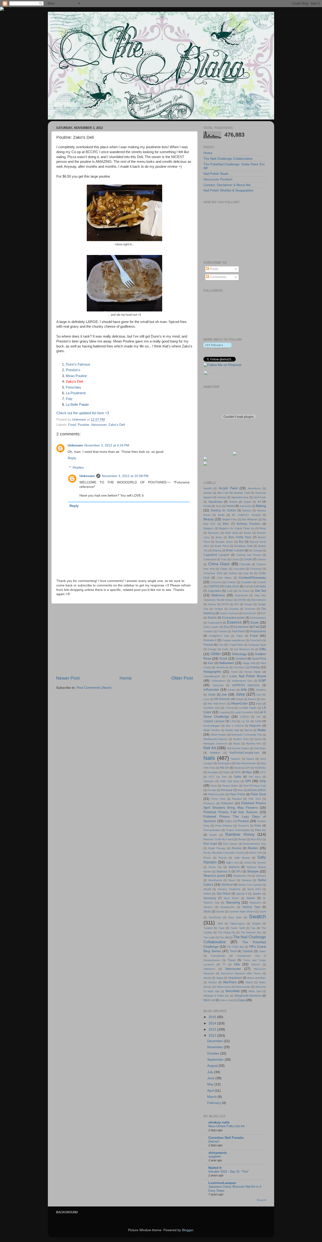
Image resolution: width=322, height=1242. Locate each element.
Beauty (208, 519)
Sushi (263, 911)
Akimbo (207, 492)
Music (236, 743)
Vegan (219, 977)
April (211, 1090)
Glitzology (239, 654)
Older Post (182, 678)
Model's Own (240, 739)
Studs (207, 911)
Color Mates (224, 577)
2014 (213, 1023)
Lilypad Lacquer (214, 721)
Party (214, 785)
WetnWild (232, 991)
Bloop (263, 528)
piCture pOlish (257, 790)
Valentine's (209, 968)
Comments (217, 277)
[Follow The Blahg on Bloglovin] (217, 348)
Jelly (243, 689)
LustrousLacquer (222, 1183)
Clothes (232, 573)
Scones (261, 862)
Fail (256, 627)
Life (258, 716)
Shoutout (246, 880)
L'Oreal (229, 707)
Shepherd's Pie (242, 875)
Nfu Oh (224, 767)
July (210, 1072)
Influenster (211, 689)
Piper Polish (237, 794)
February (214, 1103)
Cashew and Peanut (248, 554)
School (248, 862)
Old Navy (255, 776)
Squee (251, 898)
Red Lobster (230, 843)
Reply (72, 458)
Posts (213, 269)
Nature (250, 758)
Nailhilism (215, 752)
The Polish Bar (235, 946)
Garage (212, 649)
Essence (234, 622)
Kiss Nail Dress (217, 703)
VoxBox (212, 982)
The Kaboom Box (251, 932)
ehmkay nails (219, 1122)
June (211, 1078)
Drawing (234, 608)
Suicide (220, 911)
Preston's (73, 370)
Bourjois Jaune (224, 541)
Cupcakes (214, 591)
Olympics (208, 781)
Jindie (212, 694)
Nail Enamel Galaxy (238, 748)
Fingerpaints (258, 631)
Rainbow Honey (239, 834)
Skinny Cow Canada (250, 884)
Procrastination (212, 830)
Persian (211, 790)
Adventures (254, 488)
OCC (263, 772)
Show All (261, 1200)
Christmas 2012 (212, 573)
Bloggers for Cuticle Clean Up (236, 528)
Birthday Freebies (248, 523)
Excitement (241, 627)
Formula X (210, 640)
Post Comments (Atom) (94, 687)
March (212, 1097)
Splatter (257, 893)
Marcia (248, 730)
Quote (213, 834)
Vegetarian (235, 977)
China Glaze (219, 564)
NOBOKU (260, 767)
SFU (239, 871)
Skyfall (207, 889)
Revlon (253, 848)
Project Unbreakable (238, 830)
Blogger (187, 1230)
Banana (246, 510)
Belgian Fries (229, 519)
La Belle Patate (77, 404)
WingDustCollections (248, 995)
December (215, 1041)
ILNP (262, 680)
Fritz (69, 399)
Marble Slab (232, 730)
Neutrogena (224, 763)
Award (230, 506)
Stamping (233, 902)
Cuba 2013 (231, 586)
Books (247, 532)
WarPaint (229, 982)
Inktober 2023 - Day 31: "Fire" (228, 1171)
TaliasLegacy (237, 923)
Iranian (231, 689)
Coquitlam (246, 582)
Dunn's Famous (78, 364)
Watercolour (224, 986)
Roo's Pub (256, 852)
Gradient (241, 658)
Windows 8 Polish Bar (216, 995)
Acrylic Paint (228, 488)
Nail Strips (260, 748)
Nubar (226, 772)
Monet (257, 739)
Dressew (250, 608)
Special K (241, 893)
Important (218, 685)
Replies (78, 467)
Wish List (209, 1000)
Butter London (235, 550)
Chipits (224, 568)
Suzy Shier (235, 917)
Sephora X (223, 871)
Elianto (212, 617)
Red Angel (210, 843)
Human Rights (252, 671)
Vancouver (99, 424)
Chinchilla (244, 564)
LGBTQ (244, 716)
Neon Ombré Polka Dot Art (226, 1126)
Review (236, 848)
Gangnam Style (257, 644)
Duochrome (249, 613)
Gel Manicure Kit (244, 649)
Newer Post (68, 678)
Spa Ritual (224, 893)
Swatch (257, 917)
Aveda (207, 506)
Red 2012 (256, 839)
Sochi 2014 (254, 889)
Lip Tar (245, 721)
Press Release (224, 825)
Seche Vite (215, 867)
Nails (209, 758)
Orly (263, 781)
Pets (240, 790)
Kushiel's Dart (211, 707)
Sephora (233, 867)
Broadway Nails (243, 546)
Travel (231, 960)
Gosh (223, 658)
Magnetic (255, 725)
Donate (248, 604)
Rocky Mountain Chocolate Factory (224, 852)
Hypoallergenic (211, 676)
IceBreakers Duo (242, 680)
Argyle (247, 501)
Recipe (242, 839)
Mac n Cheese (235, 725)
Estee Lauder (211, 626)
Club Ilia (248, 573)
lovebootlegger (211, 725)
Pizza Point (218, 798)
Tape (221, 928)
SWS (220, 923)
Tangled (207, 928)
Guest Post (259, 658)
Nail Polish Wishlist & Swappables (228, 190)
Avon (219, 506)
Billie (226, 523)
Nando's (235, 758)
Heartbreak (222, 667)
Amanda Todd (242, 492)
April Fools (260, 497)
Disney (212, 604)
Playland (237, 798)
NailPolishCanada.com (244, 752)
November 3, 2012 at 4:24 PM (106, 445)
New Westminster (246, 763)
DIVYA (225, 604)
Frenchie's (256, 640)
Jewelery (261, 689)
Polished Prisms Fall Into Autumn (230, 812)
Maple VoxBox (211, 730)
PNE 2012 (254, 798)
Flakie (239, 635)
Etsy (226, 627)
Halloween (226, 663)
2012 (213, 1035)
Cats (224, 559)
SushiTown (215, 917)
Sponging (209, 898)
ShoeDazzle (215, 880)
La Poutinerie (76, 393)
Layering (225, 712)
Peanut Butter (230, 785)
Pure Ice (260, 830)
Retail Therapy (217, 848)
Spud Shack (231, 898)
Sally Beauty (242, 857)
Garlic (225, 649)
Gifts (262, 649)
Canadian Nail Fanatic (226, 1137)
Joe (224, 694)
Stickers (208, 907)
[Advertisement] (124, 639)
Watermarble (242, 986)
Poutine (83, 424)
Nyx (249, 772)
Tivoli (233, 951)
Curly (230, 590)
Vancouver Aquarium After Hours (241, 973)
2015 (213, 1017)
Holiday (255, 667)
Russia (223, 857)
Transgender (218, 955)
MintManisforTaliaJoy (215, 739)
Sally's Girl (232, 862)
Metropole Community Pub (246, 734)
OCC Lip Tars (218, 776)
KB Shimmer (222, 699)
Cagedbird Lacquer (216, 555)
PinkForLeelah (216, 794)
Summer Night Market (242, 911)
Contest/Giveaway (252, 577)
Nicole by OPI (242, 767)
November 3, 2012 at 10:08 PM (125, 476)
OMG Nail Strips (229, 781)
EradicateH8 (215, 622)
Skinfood (227, 884)
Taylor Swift (237, 928)
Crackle (261, 582)
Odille (237, 776)
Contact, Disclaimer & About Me (227, 185)
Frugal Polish (235, 644)
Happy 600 (249, 663)
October (213, 1053)
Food (72, 424)
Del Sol (260, 591)
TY (224, 964)
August (213, 1065)
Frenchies (73, 387)
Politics (229, 821)
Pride (257, 825)
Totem (262, 951)
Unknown (75, 445)
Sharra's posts (214, 875)
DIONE (242, 599)
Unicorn (255, 964)
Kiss (263, 699)
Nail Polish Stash (215, 173)
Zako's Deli (116, 424)
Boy (241, 541)
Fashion (222, 631)
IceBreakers (218, 680)
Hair (210, 663)
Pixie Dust (258, 794)
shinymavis (217, 1152)
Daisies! (213, 1141)
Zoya (241, 1000)
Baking (261, 506)
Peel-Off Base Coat (254, 785)
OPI (248, 781)
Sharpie (253, 871)
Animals (221, 497)
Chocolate (239, 568)
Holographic (212, 671)
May (211, 1084)
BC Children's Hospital (246, 515)
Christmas (256, 568)
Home (126, 678)
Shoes (231, 880)
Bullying (216, 550)
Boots (219, 537)
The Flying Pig (226, 932)
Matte (261, 730)
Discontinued (258, 599)
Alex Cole (222, 492)
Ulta (237, 964)
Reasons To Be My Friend (218, 839)
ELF (263, 613)
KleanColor (239, 703)
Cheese (261, 559)
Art (259, 501)
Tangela (256, 923)
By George (255, 550)
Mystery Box (253, 743)
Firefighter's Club (219, 635)
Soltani (207, 893)
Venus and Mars (256, 977)
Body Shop (231, 532)
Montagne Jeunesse (215, 743)
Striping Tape (251, 907)
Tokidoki (247, 951)
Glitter (216, 654)
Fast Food (238, 631)
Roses (207, 857)
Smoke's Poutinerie (229, 889)
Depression (241, 595)
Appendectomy (239, 497)
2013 (213, 1029)
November (215, 1047)
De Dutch (244, 590)
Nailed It (215, 1168)
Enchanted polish (233, 617)
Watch (249, 982)
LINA (233, 721)
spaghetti (214, 1156)
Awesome (245, 506)
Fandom (208, 631)
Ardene (233, 501)
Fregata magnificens (233, 640)
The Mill (223, 937)
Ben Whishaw (249, 519)
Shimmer (261, 875)
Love (258, 721)
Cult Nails (259, 586)
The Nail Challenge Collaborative (227, 158)
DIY (236, 604)
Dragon (219, 608)
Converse (216, 582)
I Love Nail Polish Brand (246, 676)
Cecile (248, 559)
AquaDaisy (215, 501)
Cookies (231, 582)
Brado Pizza (222, 546)
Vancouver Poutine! (217, 179)
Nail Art (209, 748)
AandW (207, 488)
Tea (253, 928)
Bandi (221, 515)
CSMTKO (213, 586)
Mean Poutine (76, 376)
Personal (226, 790)
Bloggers (208, 528)
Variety (207, 977)
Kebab (239, 699)
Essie (255, 622)
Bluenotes (213, 532)
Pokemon (227, 803)
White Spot (254, 991)
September (216, 1059)
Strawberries (227, 907)
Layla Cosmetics (243, 712)
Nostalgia (212, 772)
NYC (238, 772)
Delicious (218, 595)
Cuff (246, 586)
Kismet (252, 699)
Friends (208, 644)
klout (259, 703)
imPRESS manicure (246, 685)
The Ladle (209, 937)
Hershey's (239, 667)
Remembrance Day (254, 843)
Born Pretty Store (240, 537)
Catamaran (209, 559)
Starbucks (255, 902)
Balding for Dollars (223, 510)
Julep (240, 694)
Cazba (235, 559)
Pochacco (209, 803)
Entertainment (258, 617)
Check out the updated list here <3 (82, 413)
